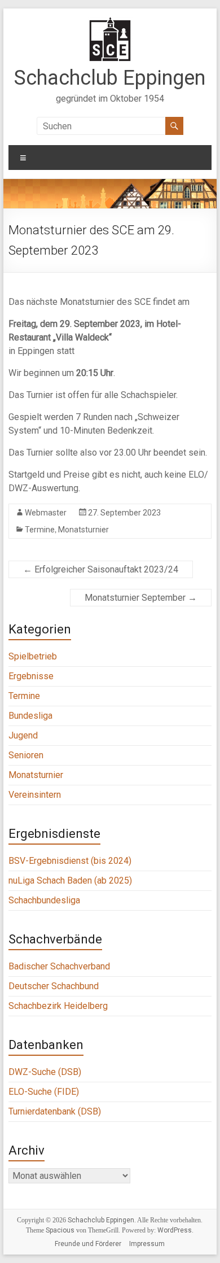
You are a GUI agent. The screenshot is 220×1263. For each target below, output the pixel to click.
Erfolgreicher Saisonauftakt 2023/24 (100, 569)
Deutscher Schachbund (53, 986)
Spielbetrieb (32, 656)
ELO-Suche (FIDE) (43, 1091)
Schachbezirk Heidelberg (58, 1005)
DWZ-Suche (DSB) (44, 1072)
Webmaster (46, 512)
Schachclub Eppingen (109, 78)
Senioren (25, 755)
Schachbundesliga (44, 900)
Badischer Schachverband (59, 966)
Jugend (23, 735)
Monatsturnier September (141, 597)
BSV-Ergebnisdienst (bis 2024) (69, 860)
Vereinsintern (34, 794)
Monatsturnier (83, 529)
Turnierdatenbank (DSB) (54, 1111)
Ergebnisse (31, 676)
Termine (40, 529)
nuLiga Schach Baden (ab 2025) (70, 880)
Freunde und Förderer (88, 1244)
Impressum (147, 1244)
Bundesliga (30, 715)
